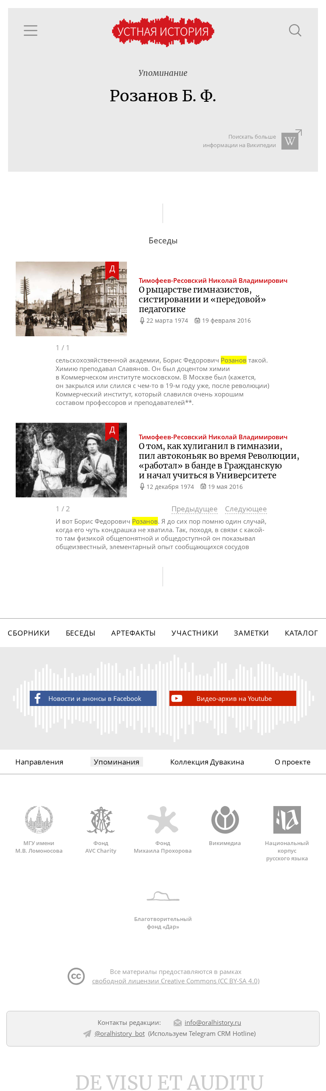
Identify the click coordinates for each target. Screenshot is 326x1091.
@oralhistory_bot (120, 1033)
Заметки (251, 633)
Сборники (29, 633)
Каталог (301, 633)
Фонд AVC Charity (100, 846)
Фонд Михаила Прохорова (163, 846)
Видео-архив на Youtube (234, 698)
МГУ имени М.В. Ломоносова (39, 846)
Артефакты (133, 633)
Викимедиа (225, 843)
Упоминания (116, 762)
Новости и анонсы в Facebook (94, 698)
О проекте (293, 762)
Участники (195, 633)
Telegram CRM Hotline (221, 1033)
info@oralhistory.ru (213, 1022)
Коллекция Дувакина (207, 762)
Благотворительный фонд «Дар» (163, 922)
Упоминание (163, 73)
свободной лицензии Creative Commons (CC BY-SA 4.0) (175, 981)
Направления (39, 762)
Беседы (81, 633)
